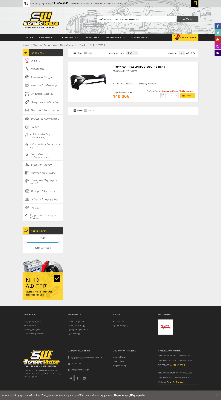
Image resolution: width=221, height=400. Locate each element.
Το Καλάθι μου (29, 325)
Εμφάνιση (172, 53)
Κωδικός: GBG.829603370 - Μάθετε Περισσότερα (134, 83)
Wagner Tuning (119, 365)
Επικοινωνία (118, 321)
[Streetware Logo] (41, 20)
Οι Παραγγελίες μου (32, 329)
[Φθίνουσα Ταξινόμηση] (139, 52)
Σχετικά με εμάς (120, 325)
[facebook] (77, 378)
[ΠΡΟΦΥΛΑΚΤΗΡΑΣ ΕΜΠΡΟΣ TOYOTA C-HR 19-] (88, 63)
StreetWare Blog (115, 37)
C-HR (92, 45)
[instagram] (84, 378)
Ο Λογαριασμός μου (32, 321)
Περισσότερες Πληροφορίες (129, 395)
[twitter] (71, 378)
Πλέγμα (90, 53)
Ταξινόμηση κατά (116, 53)
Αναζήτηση (188, 19)
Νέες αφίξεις (37, 283)
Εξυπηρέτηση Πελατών (78, 329)
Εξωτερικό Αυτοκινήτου (45, 45)
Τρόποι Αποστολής (76, 325)
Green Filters (118, 361)
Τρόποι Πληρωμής (76, 321)
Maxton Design (119, 357)
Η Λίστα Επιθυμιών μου (33, 333)
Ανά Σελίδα (190, 53)
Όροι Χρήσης (74, 333)
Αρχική (26, 45)
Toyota (83, 45)
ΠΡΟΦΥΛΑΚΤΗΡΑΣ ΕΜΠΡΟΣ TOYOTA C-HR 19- (139, 66)
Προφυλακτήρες (68, 45)
